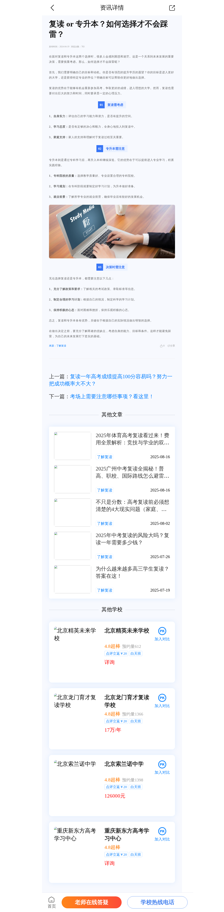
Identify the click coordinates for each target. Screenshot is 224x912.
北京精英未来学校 (126, 630)
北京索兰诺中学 (124, 764)
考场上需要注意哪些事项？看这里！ (112, 396)
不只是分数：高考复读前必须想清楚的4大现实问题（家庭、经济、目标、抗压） (132, 509)
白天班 (136, 653)
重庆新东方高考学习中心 (126, 835)
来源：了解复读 (57, 345)
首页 (52, 906)
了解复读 (104, 457)
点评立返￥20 (116, 653)
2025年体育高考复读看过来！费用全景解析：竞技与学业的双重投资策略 (132, 442)
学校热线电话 (157, 902)
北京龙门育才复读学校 (126, 701)
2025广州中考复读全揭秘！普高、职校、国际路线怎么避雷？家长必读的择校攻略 (132, 476)
